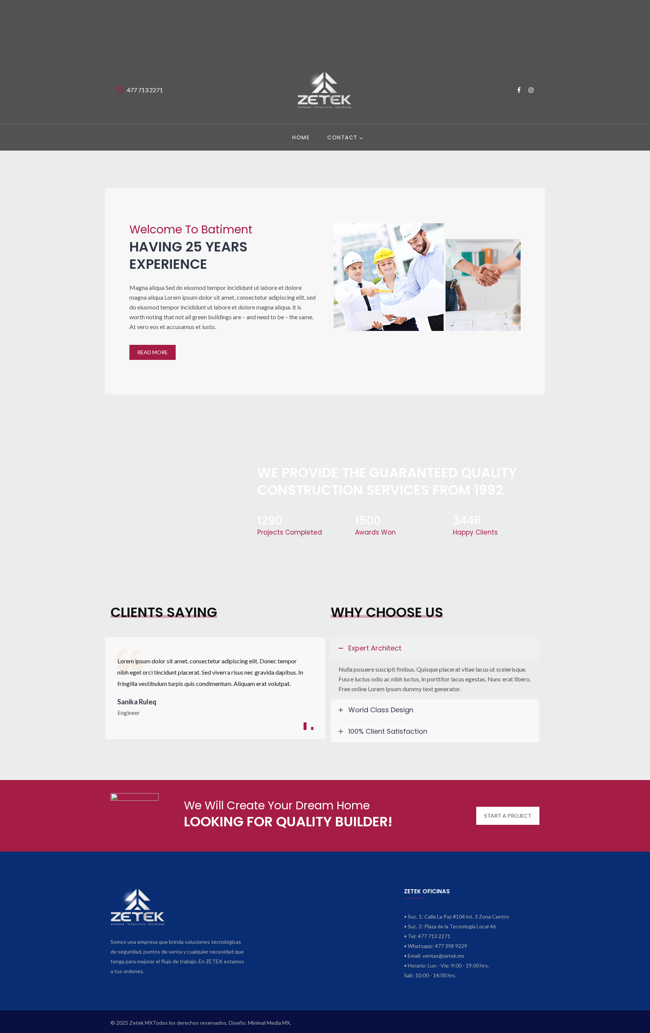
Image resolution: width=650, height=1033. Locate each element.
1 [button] (305, 726)
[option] (215, 686)
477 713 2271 (145, 89)
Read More (152, 352)
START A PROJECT (508, 815)
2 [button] (312, 728)
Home (301, 137)
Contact (342, 137)
